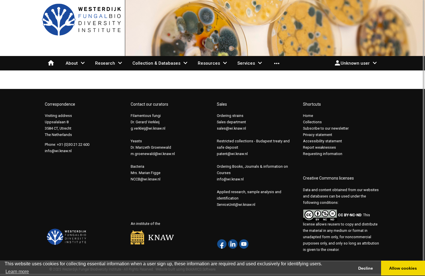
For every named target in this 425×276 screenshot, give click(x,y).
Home (308, 115)
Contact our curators (149, 104)
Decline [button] (365, 268)
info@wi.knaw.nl (58, 151)
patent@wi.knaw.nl (232, 154)
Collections (312, 122)
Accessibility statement (322, 141)
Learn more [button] (17, 271)
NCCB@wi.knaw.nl (145, 179)
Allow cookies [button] (403, 268)
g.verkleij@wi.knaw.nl (148, 128)
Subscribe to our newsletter (326, 128)
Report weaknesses (319, 147)
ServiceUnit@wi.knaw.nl (236, 204)
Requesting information (322, 154)
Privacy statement (317, 135)
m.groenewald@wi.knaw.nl (153, 154)
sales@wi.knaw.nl (231, 128)
